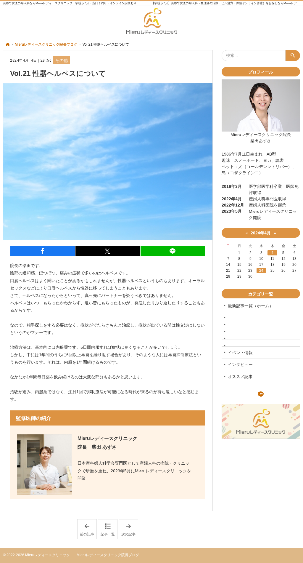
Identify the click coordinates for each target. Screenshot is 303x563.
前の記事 (88, 529)
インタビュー (240, 364)
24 (261, 270)
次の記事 (129, 529)
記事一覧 (108, 534)
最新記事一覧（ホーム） (250, 305)
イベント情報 (240, 352)
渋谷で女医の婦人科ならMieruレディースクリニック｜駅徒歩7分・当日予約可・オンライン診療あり (69, 3)
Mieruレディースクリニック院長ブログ (108, 555)
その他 (61, 60)
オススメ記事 (240, 376)
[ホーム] (7, 44)
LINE (260, 393)
